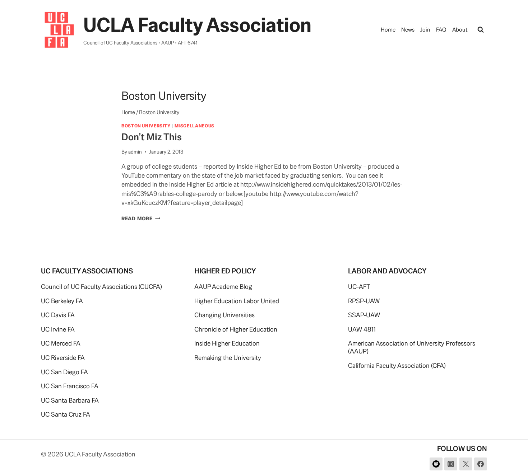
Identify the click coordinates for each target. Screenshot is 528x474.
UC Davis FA (58, 315)
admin (135, 152)
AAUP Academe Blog (223, 286)
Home (388, 29)
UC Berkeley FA (62, 301)
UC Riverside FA (63, 357)
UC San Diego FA (64, 372)
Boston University (146, 126)
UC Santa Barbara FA (70, 400)
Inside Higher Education (227, 343)
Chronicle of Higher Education (235, 329)
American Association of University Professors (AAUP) (411, 347)
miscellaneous (194, 126)
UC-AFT (359, 286)
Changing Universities (224, 315)
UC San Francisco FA (69, 386)
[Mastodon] (436, 463)
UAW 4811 (362, 329)
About (460, 29)
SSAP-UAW (364, 315)
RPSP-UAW (364, 301)
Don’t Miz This (151, 137)
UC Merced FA (60, 343)
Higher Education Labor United (236, 301)
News (407, 29)
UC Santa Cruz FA (65, 414)
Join (425, 29)
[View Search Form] (480, 29)
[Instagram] (450, 463)
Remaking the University (227, 357)
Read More (140, 218)
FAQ (441, 29)
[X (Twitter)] (465, 463)
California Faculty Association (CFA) (397, 365)
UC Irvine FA (58, 329)
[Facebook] (480, 463)
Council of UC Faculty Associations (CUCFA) (101, 286)
